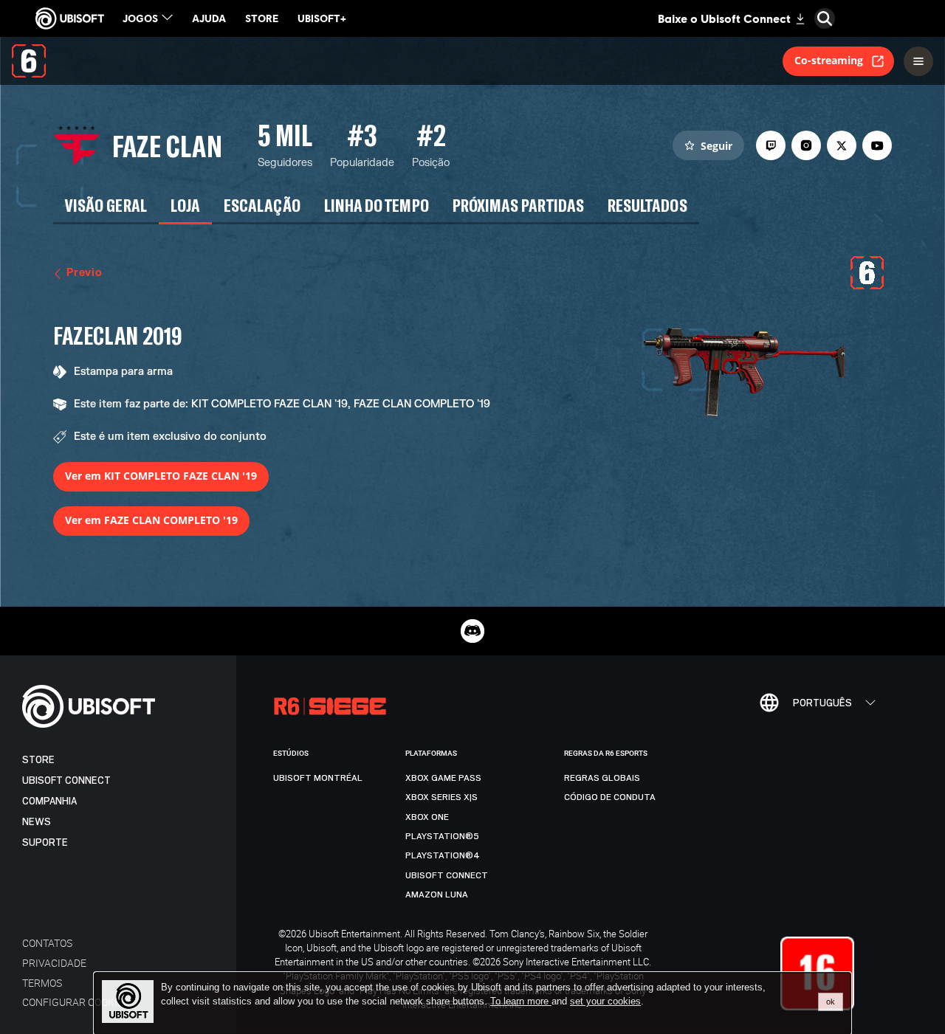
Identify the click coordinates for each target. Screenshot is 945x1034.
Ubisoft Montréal (317, 778)
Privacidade (54, 963)
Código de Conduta (610, 797)
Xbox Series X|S (441, 797)
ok (830, 1001)
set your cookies (605, 1001)
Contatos (47, 943)
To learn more (520, 1001)
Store (38, 759)
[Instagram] (806, 145)
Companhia (49, 801)
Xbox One (427, 817)
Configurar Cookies (75, 1002)
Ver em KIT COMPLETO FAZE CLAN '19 (161, 476)
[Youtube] (877, 145)
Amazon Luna (436, 894)
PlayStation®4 (442, 855)
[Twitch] (771, 145)
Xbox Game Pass (443, 778)
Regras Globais (602, 778)
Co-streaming (828, 60)
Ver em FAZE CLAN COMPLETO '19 (151, 520)
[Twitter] (841, 145)
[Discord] (472, 631)
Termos (42, 983)
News (36, 821)
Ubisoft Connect (66, 780)
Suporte (45, 842)
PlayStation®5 (442, 836)
